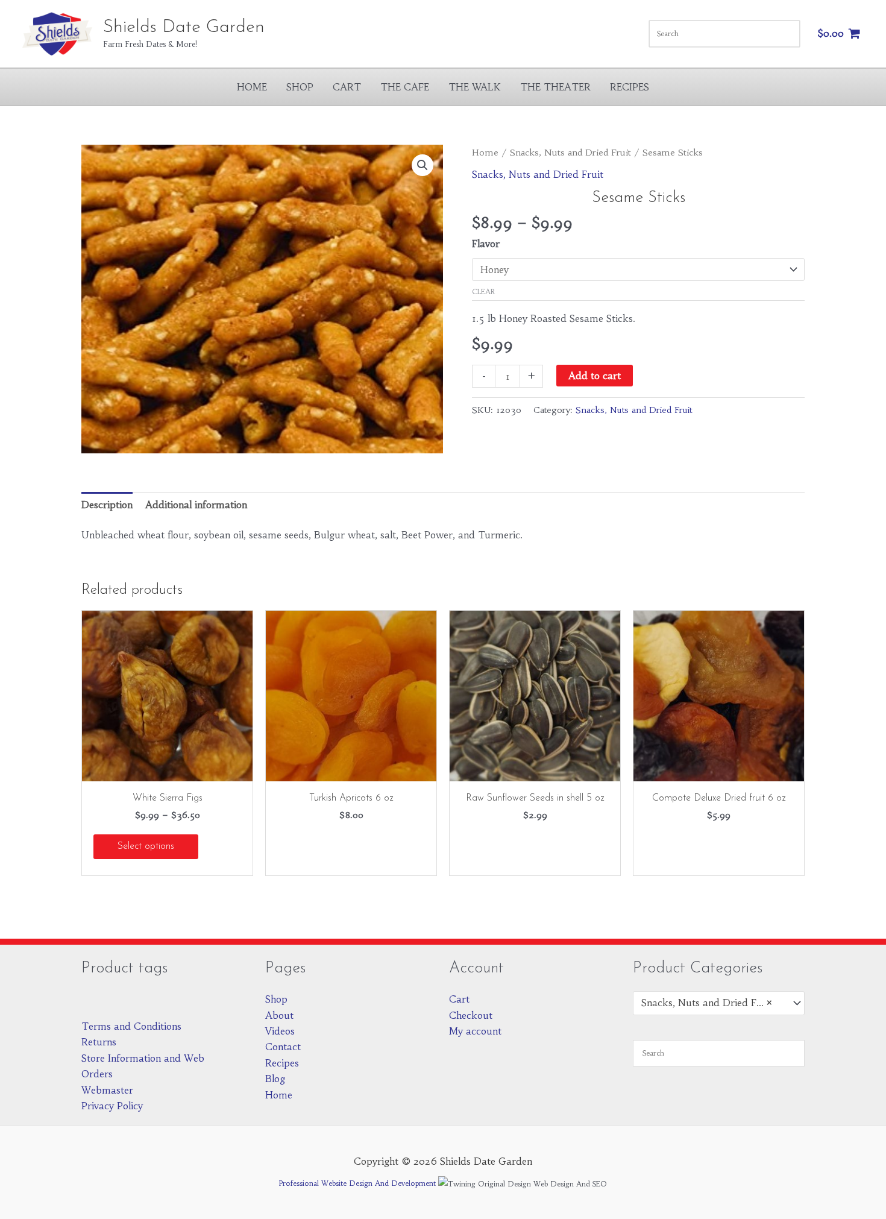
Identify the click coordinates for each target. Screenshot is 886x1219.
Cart (347, 87)
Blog (275, 1079)
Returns (98, 1042)
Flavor (486, 244)
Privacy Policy (112, 1106)
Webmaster (107, 1090)
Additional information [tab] (196, 505)
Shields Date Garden (184, 27)
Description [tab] (107, 505)
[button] (422, 165)
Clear (483, 291)
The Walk (474, 87)
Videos (280, 1031)
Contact (283, 1047)
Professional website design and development (357, 1183)
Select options (146, 846)
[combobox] (719, 1003)
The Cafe (404, 87)
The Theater (555, 87)
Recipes (629, 87)
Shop (299, 87)
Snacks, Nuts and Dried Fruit (570, 152)
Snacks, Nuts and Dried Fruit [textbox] (707, 1003)
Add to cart (594, 376)
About (279, 1015)
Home (252, 87)
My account (475, 1031)
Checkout (470, 1015)
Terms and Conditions (131, 1026)
